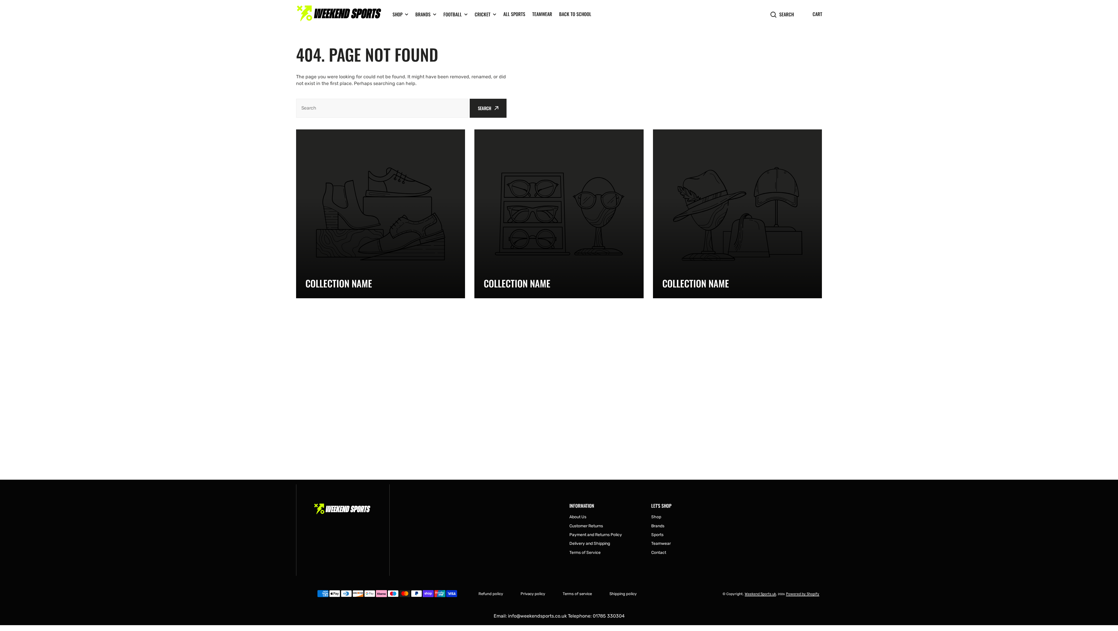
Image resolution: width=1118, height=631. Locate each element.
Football (452, 14)
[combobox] (382, 108)
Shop (397, 14)
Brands (423, 14)
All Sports (514, 14)
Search (786, 14)
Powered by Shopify (802, 594)
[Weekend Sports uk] (340, 14)
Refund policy (490, 594)
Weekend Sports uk (760, 594)
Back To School (575, 14)
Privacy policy (533, 594)
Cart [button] (817, 14)
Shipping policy (623, 594)
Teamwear (542, 14)
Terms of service (577, 594)
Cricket (482, 14)
